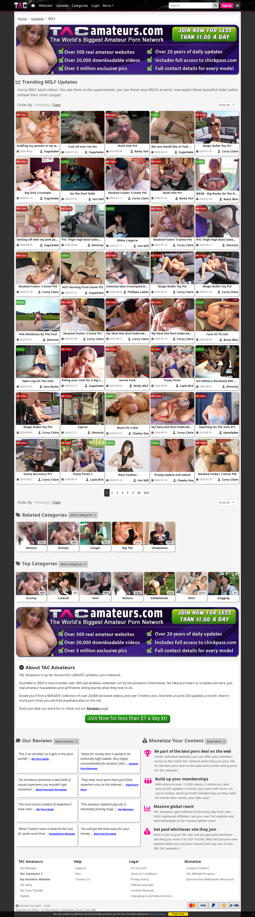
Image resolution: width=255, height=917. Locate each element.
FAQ (78, 874)
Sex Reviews (125, 809)
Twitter (24, 896)
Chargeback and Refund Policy (151, 896)
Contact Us (82, 879)
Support (80, 868)
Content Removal (142, 890)
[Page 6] (138, 493)
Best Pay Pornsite (105, 834)
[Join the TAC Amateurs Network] (127, 719)
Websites (46, 5)
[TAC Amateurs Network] (20, 5)
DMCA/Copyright (142, 885)
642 (146, 493)
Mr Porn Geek (40, 759)
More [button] (107, 5)
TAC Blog (26, 885)
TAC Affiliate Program (200, 874)
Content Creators (197, 868)
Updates (62, 5)
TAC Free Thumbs (31, 890)
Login (95, 5)
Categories (80, 5)
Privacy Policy (157, 914)
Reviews (93, 708)
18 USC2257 (139, 868)
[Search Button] (215, 5)
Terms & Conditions (144, 874)
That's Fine (178, 914)
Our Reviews (28, 868)
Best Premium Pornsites (51, 789)
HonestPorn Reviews (62, 834)
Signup (227, 5)
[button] (83, 515)
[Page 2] (133, 493)
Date (57, 104)
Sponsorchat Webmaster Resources (210, 879)
